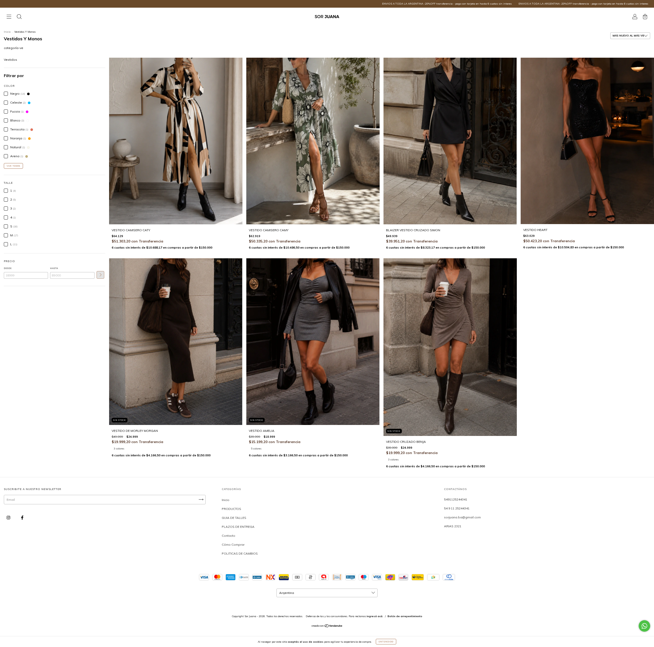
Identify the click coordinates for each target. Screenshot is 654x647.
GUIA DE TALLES (234, 518)
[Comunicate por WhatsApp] (644, 626)
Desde (8, 268)
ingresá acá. (375, 616)
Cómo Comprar (233, 544)
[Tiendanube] (327, 626)
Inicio (7, 31)
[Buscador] (19, 17)
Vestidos (10, 60)
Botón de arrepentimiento (405, 616)
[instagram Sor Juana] (9, 517)
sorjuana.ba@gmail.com (462, 517)
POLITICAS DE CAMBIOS (240, 553)
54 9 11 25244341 (457, 508)
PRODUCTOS (231, 509)
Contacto (228, 536)
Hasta (54, 268)
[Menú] (8, 17)
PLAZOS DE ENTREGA (238, 527)
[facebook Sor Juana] (22, 517)
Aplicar (100, 275)
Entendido (386, 641)
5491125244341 (455, 499)
